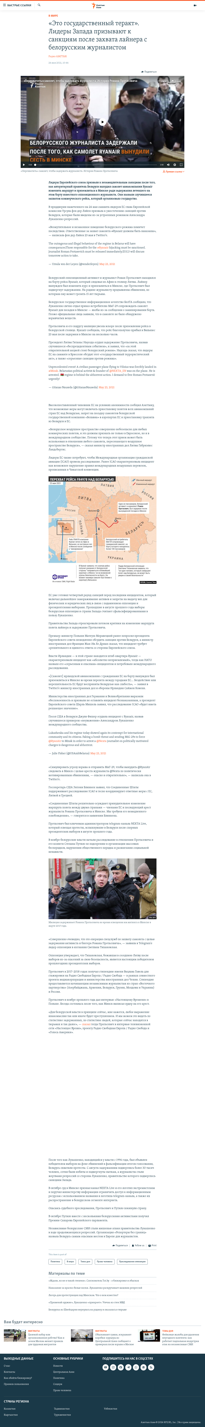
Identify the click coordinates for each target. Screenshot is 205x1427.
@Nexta (101, 741)
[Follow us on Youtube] (105, 1367)
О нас (7, 1366)
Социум (57, 1384)
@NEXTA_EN (117, 371)
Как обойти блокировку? (18, 1378)
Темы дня (167, 1331)
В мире (53, 16)
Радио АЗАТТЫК (58, 56)
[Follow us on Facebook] (121, 1367)
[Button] (148, 72)
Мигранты (34, 1331)
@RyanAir (55, 741)
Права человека (62, 1390)
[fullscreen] (181, 165)
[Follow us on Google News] (143, 1367)
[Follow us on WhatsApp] (136, 1367)
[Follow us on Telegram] (128, 1367)
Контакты (9, 1372)
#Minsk (53, 371)
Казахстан (10, 1408)
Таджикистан (62, 1408)
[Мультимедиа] (195, 5)
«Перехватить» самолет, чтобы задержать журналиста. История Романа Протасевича (80, 81)
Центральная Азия (63, 1372)
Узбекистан (110, 1408)
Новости (58, 1366)
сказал (86, 1024)
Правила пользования (16, 1384)
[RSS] (151, 1367)
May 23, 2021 (107, 264)
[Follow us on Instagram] (113, 1367)
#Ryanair (102, 247)
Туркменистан (62, 1415)
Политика (59, 1378)
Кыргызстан (11, 1415)
